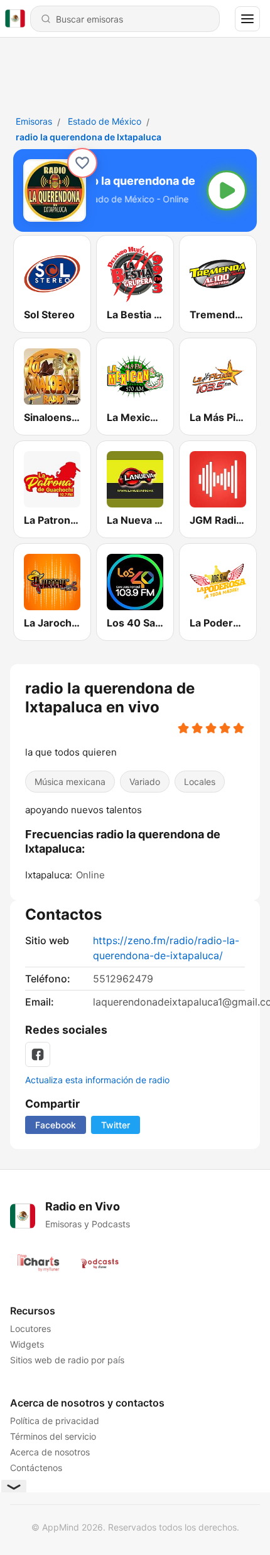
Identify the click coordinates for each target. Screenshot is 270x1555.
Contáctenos (36, 1467)
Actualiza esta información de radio (97, 1079)
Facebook (55, 1125)
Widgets (27, 1344)
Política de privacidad (54, 1420)
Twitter (115, 1125)
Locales (199, 781)
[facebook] (37, 1054)
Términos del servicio (53, 1436)
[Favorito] (82, 163)
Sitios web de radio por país (67, 1360)
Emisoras (34, 121)
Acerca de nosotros (50, 1452)
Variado (144, 781)
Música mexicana (70, 781)
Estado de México (104, 121)
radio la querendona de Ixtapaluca (88, 137)
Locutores (30, 1328)
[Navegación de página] (247, 18)
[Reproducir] (227, 190)
